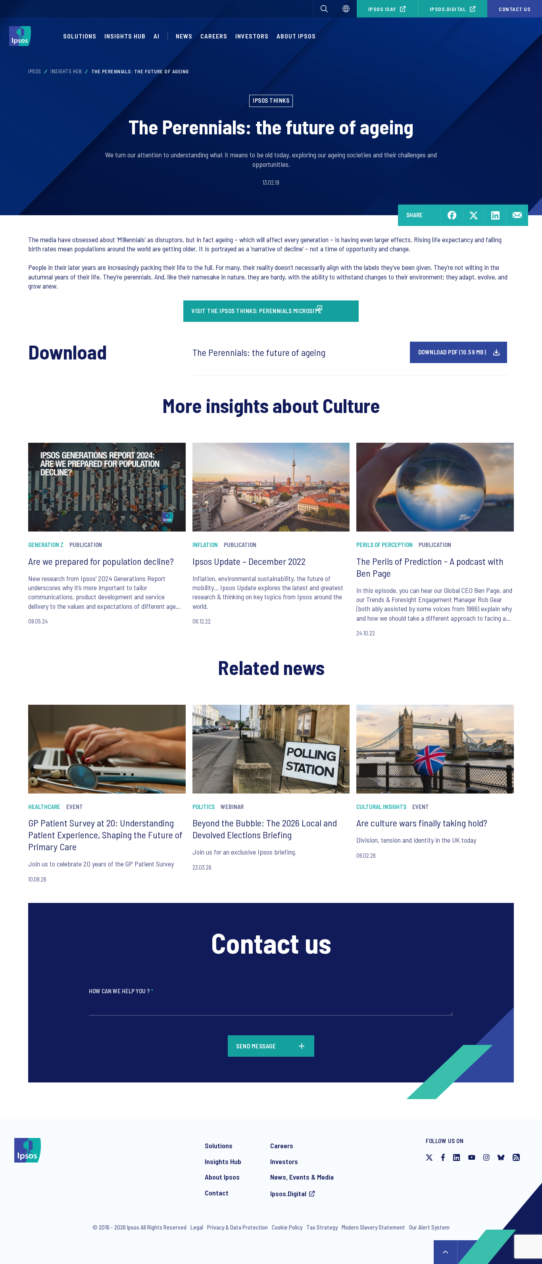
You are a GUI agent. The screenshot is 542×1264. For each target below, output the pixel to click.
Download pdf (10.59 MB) (452, 352)
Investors (252, 36)
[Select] (346, 8)
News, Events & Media (302, 1176)
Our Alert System (429, 1227)
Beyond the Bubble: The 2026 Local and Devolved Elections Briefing (264, 828)
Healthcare (44, 806)
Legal (196, 1227)
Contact (217, 1192)
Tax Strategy (322, 1227)
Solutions (79, 36)
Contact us (514, 9)
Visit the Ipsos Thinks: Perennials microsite (256, 310)
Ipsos (34, 71)
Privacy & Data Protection (237, 1227)
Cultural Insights (381, 806)
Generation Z (45, 544)
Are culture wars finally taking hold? (421, 822)
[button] (324, 8)
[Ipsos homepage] (22, 36)
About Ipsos (296, 36)
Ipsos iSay (382, 9)
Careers (213, 36)
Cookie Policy (287, 1227)
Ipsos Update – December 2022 (249, 561)
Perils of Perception (384, 544)
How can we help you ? (121, 990)
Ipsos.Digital (448, 9)
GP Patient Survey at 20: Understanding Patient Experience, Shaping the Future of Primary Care (105, 834)
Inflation (205, 544)
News (184, 36)
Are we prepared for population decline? (101, 561)
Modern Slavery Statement (373, 1227)
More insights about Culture (271, 405)
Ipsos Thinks (271, 100)
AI (157, 36)
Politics (203, 806)
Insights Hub (125, 36)
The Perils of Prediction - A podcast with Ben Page (430, 567)
